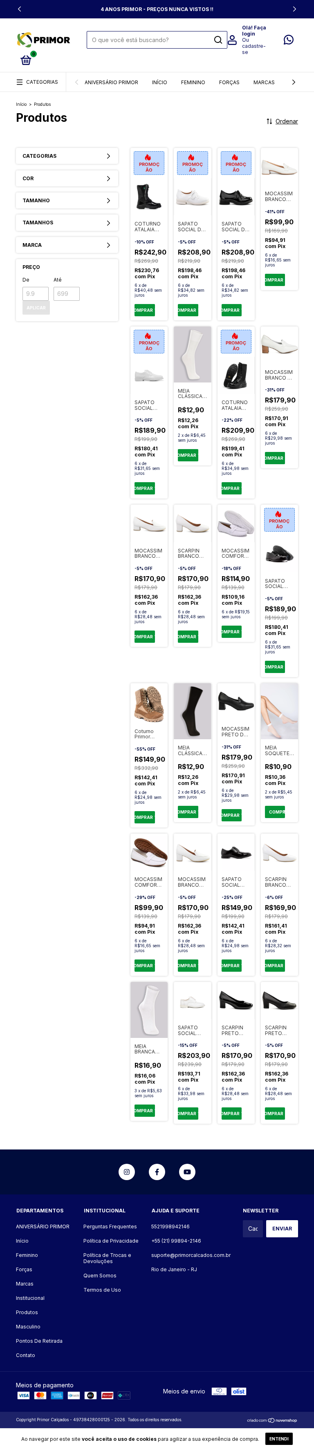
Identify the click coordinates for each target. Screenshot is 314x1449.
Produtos (27, 1312)
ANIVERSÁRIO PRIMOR (111, 82)
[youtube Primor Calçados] (187, 1172)
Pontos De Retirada (39, 1341)
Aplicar (36, 307)
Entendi (279, 1438)
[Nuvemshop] (272, 1420)
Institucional (30, 1298)
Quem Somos (100, 1275)
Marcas (264, 82)
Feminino (193, 82)
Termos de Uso (102, 1290)
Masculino (28, 1327)
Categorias (42, 82)
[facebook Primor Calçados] (157, 1172)
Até (58, 280)
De (25, 280)
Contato (25, 1355)
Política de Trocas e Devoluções (107, 1258)
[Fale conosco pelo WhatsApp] (289, 41)
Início (159, 82)
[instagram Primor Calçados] (127, 1172)
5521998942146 (170, 1226)
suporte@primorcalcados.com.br (191, 1255)
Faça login (254, 31)
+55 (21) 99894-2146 (176, 1241)
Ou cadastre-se (254, 46)
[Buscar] (217, 40)
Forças (229, 82)
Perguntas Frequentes (110, 1226)
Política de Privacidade (111, 1241)
